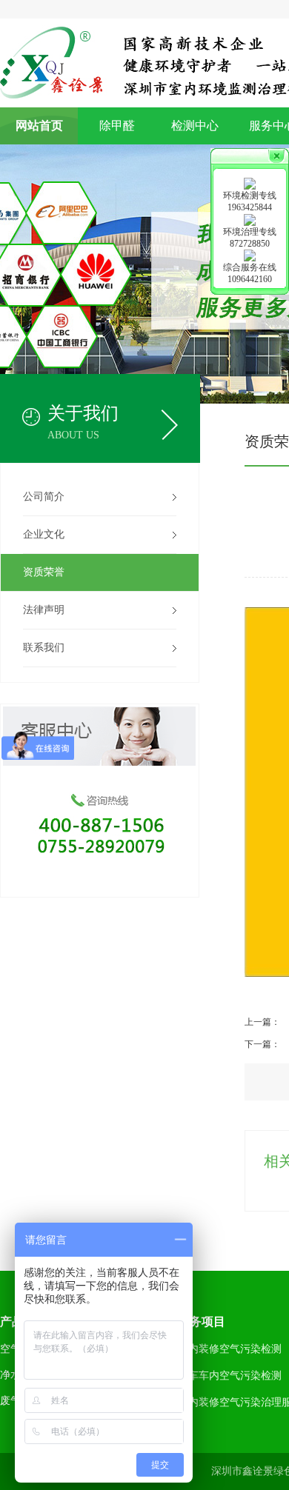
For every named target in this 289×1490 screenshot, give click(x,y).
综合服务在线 (249, 267)
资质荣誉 (43, 572)
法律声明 (43, 609)
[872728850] (250, 218)
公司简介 (43, 496)
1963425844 (249, 207)
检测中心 (195, 125)
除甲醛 (117, 125)
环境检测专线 (249, 195)
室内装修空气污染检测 (230, 1348)
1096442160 (249, 279)
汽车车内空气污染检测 (230, 1375)
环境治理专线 (249, 232)
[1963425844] (250, 183)
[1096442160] (250, 255)
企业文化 (43, 534)
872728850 (250, 243)
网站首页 (39, 125)
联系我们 (43, 647)
